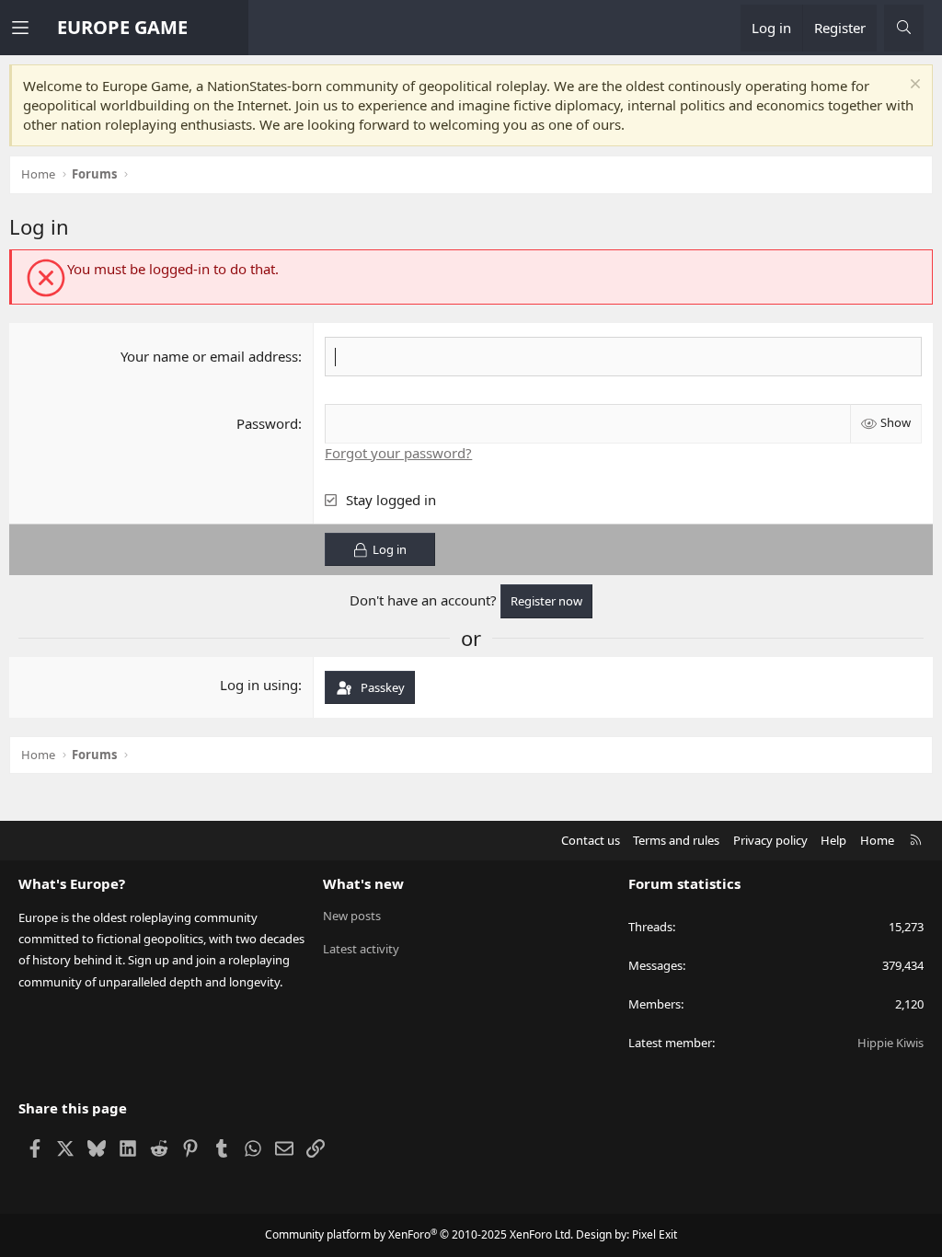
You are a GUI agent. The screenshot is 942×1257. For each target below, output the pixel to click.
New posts (352, 915)
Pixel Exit (654, 1234)
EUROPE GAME (122, 27)
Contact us (590, 840)
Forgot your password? (398, 453)
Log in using (259, 684)
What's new (363, 883)
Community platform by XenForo (419, 1234)
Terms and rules (676, 840)
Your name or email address (209, 356)
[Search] (904, 28)
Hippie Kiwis (890, 1042)
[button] (34, 28)
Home (877, 840)
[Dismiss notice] (913, 86)
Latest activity (361, 948)
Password (267, 423)
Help (833, 840)
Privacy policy (770, 840)
